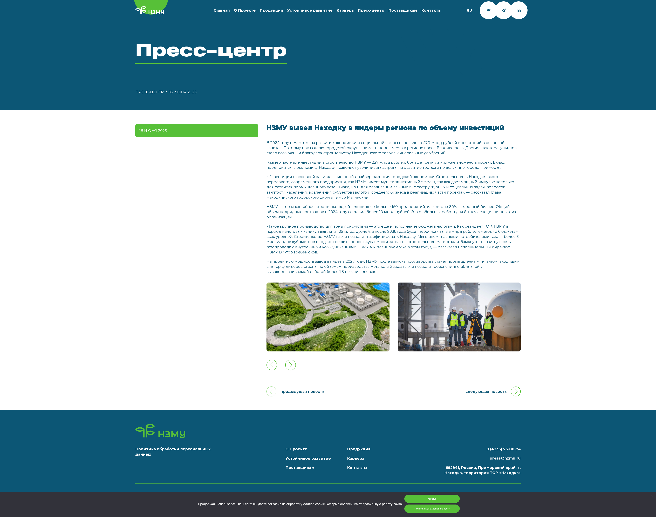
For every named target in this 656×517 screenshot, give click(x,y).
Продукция (271, 10)
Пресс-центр (371, 10)
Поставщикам (402, 10)
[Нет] (651, 495)
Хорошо (432, 498)
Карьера (345, 10)
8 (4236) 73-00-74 (504, 449)
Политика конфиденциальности (432, 508)
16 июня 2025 (182, 92)
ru (469, 10)
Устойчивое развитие (309, 10)
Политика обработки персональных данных (173, 451)
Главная (222, 10)
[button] (271, 364)
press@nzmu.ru (505, 458)
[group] (328, 317)
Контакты (431, 10)
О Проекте (245, 10)
